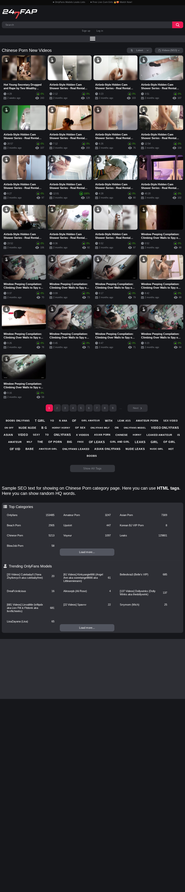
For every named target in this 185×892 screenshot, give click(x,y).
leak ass (124, 420)
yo (52, 420)
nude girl (156, 449)
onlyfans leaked (75, 449)
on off (9, 428)
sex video (170, 420)
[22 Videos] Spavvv (87, 604)
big (69, 441)
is (178, 434)
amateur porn (147, 420)
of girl (169, 441)
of (74, 420)
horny (137, 435)
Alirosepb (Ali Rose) (87, 591)
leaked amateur (159, 434)
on (117, 427)
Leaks (143, 535)
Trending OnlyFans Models (30, 566)
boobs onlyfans (18, 420)
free (80, 442)
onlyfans (62, 434)
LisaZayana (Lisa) (30, 621)
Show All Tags (92, 468)
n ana (63, 420)
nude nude (27, 427)
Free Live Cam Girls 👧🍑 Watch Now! (112, 2)
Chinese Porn (30, 535)
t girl (40, 420)
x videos (82, 434)
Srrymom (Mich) (143, 604)
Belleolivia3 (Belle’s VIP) (143, 574)
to (47, 434)
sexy (36, 434)
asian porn (102, 434)
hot (171, 449)
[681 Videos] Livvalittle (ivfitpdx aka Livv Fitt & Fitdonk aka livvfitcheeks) (30, 608)
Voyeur (87, 535)
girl (154, 442)
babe (29, 448)
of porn (55, 441)
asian (8, 434)
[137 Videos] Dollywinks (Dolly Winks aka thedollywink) (143, 592)
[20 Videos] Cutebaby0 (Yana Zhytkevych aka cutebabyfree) (30, 576)
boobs (92, 455)
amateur (15, 441)
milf (29, 442)
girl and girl (120, 441)
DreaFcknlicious (30, 591)
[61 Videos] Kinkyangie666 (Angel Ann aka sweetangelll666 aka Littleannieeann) (87, 577)
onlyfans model (135, 428)
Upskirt (87, 525)
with (109, 420)
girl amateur (90, 420)
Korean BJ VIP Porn (143, 525)
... (121, 408)
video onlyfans (165, 427)
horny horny (61, 428)
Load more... (87, 552)
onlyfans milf (100, 428)
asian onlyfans (107, 448)
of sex (80, 427)
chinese (121, 434)
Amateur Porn (87, 515)
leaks (140, 442)
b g (44, 427)
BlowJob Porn (30, 545)
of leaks (97, 442)
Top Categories (21, 507)
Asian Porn (143, 515)
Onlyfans (30, 515)
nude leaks (135, 448)
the (40, 441)
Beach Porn (30, 525)
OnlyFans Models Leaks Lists (70, 2)
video (23, 434)
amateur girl (48, 449)
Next (135, 408)
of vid (15, 449)
